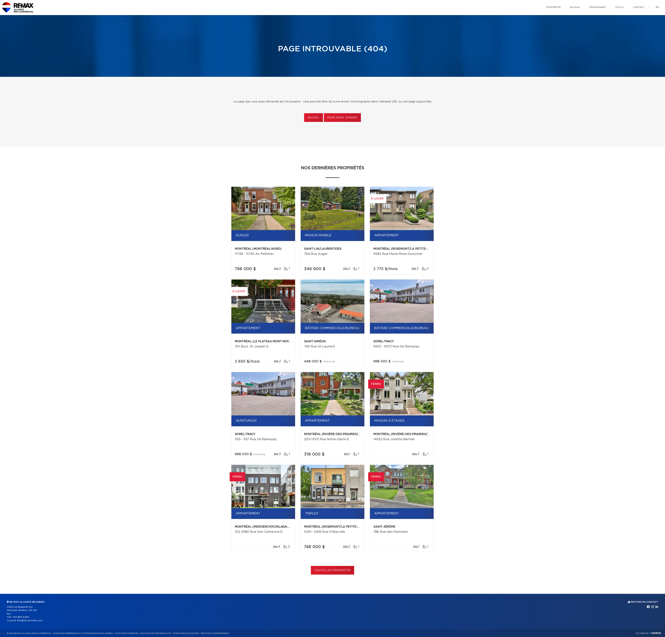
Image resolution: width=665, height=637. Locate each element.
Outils (619, 7)
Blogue (575, 7)
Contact (639, 7)
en (657, 7)
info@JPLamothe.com (30, 620)
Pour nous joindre (342, 118)
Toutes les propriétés (332, 570)
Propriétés (553, 7)
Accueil (314, 118)
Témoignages (597, 7)
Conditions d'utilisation (186, 633)
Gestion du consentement (215, 633)
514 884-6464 (21, 617)
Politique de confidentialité (155, 633)
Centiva (655, 633)
